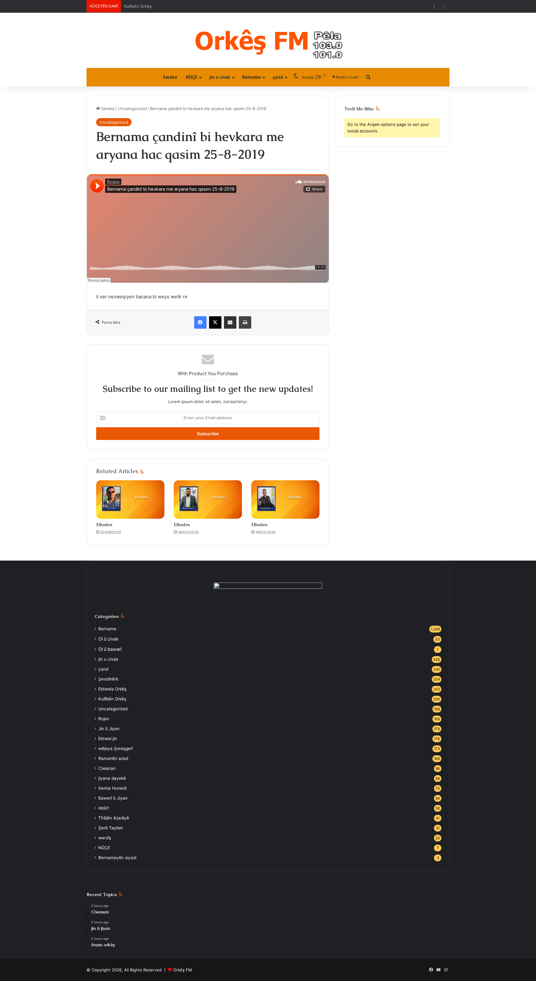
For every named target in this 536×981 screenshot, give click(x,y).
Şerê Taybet (110, 827)
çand (278, 77)
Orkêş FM (182, 969)
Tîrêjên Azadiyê (113, 817)
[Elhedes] (130, 499)
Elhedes (104, 524)
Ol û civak (133, 6)
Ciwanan (107, 768)
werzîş (104, 837)
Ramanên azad (113, 758)
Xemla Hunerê (112, 788)
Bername (251, 77)
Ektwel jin (107, 738)
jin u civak (219, 77)
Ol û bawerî (110, 649)
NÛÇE (191, 77)
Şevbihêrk (108, 679)
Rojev (103, 718)
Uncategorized (132, 108)
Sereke (170, 77)
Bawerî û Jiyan (112, 798)
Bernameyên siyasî (117, 857)
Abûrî (103, 808)
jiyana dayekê (112, 778)
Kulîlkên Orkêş (112, 698)
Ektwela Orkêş (112, 688)
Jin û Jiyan (108, 728)
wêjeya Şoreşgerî (115, 748)
